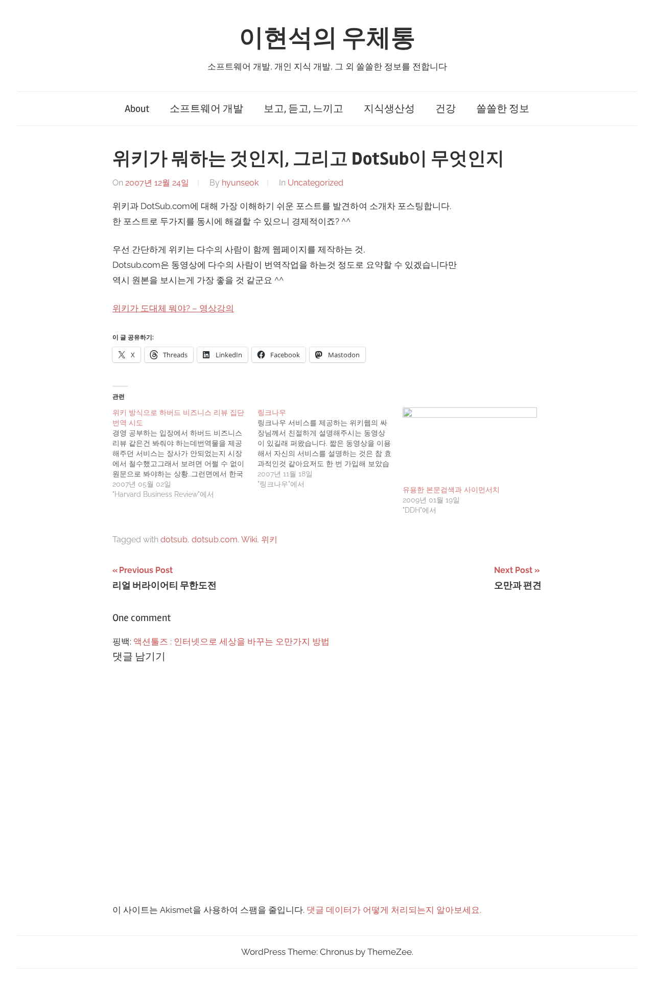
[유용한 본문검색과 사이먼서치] (470, 446)
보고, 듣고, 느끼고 (303, 108)
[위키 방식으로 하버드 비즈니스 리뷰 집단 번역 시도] (185, 453)
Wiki (249, 539)
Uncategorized (315, 183)
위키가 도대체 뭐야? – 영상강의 (173, 308)
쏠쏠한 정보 (502, 108)
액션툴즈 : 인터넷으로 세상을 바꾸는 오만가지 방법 (231, 641)
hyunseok (240, 183)
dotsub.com (215, 539)
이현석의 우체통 (327, 38)
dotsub (174, 539)
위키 (269, 539)
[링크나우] (330, 448)
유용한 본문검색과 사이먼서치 (451, 490)
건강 (445, 108)
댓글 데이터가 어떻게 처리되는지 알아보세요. (394, 910)
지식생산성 (389, 108)
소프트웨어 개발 (206, 108)
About (137, 108)
